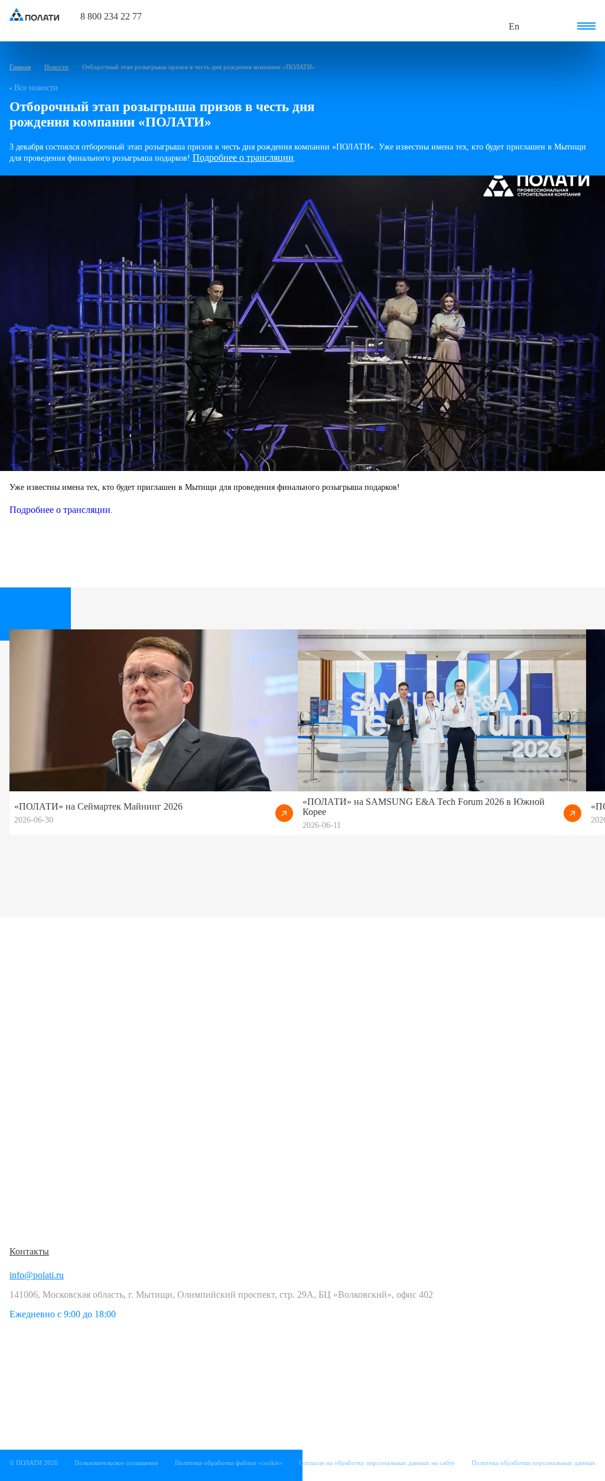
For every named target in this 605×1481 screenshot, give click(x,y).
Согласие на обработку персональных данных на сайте (377, 1462)
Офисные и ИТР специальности (271, 1056)
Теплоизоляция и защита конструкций (86, 1138)
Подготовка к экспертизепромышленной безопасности (69, 1161)
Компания (226, 1097)
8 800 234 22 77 (111, 17)
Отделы (221, 1173)
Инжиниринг (36, 1185)
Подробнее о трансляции (243, 157)
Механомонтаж (40, 1120)
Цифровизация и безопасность (71, 1202)
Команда (223, 1156)
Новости (56, 66)
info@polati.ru (36, 1275)
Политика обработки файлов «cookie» (229, 1462)
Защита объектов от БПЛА (63, 1067)
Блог (215, 1215)
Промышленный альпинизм (66, 1085)
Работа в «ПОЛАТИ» (248, 1020)
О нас (217, 1120)
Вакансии (225, 1073)
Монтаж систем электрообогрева (75, 1220)
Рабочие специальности (254, 1038)
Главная (20, 66)
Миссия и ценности (245, 1138)
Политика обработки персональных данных (533, 1462)
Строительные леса (48, 1049)
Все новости (36, 87)
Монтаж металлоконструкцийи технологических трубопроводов (80, 1026)
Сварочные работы (47, 1102)
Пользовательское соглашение (116, 1462)
